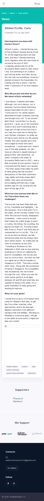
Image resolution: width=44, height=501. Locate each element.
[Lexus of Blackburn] (22, 400)
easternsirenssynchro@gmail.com (21, 460)
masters (25, 366)
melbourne (31, 373)
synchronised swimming (15, 373)
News (12, 13)
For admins (12, 468)
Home (4, 13)
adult (33, 366)
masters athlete (12, 366)
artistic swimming (13, 370)
